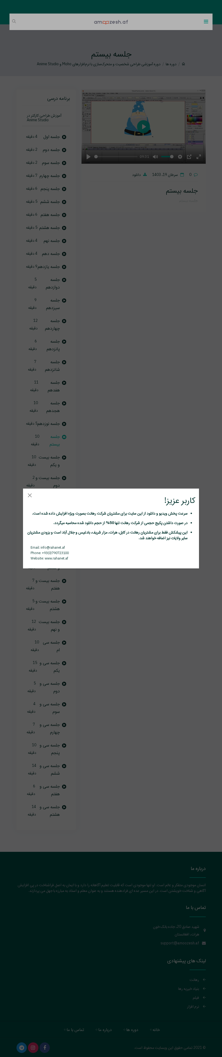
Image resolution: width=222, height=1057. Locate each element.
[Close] (29, 495)
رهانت (91, 513)
